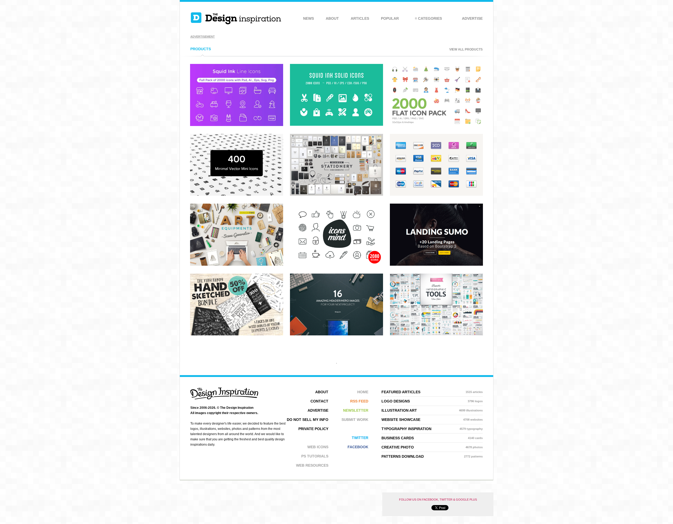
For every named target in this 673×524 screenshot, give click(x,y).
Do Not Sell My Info (307, 419)
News (308, 18)
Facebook (358, 447)
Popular (390, 18)
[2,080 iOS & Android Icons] (336, 264)
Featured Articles (432, 392)
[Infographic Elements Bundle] (436, 334)
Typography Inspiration (432, 429)
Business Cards (432, 438)
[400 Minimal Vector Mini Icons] (236, 194)
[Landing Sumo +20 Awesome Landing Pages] (436, 264)
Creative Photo (432, 447)
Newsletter (355, 410)
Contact (319, 401)
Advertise (472, 18)
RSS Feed (359, 401)
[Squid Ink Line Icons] (236, 124)
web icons (317, 447)
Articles (360, 18)
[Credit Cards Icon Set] (436, 194)
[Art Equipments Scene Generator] (236, 264)
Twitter (360, 438)
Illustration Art (432, 410)
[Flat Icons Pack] (436, 124)
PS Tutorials (314, 456)
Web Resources (312, 465)
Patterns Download (432, 456)
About (332, 18)
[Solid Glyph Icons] (336, 124)
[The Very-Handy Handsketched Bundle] (236, 334)
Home (362, 392)
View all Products (466, 49)
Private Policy (313, 429)
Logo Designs (432, 401)
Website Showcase (432, 419)
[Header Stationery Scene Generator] (336, 194)
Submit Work (354, 419)
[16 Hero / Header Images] (336, 334)
